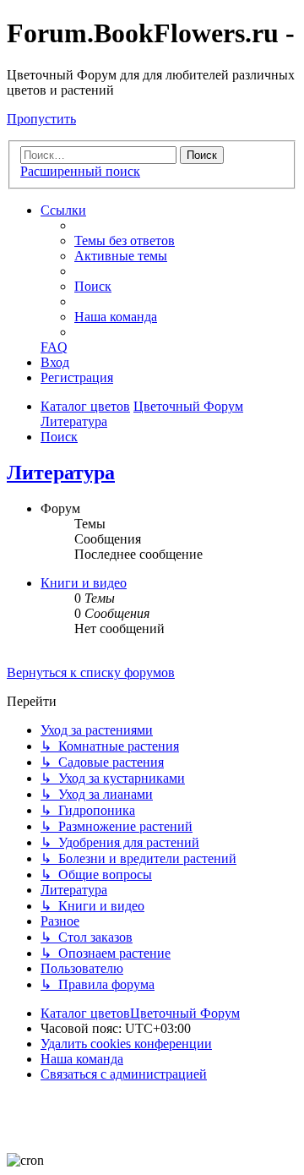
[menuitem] (124, 240)
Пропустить (41, 119)
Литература (61, 473)
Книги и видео (84, 583)
